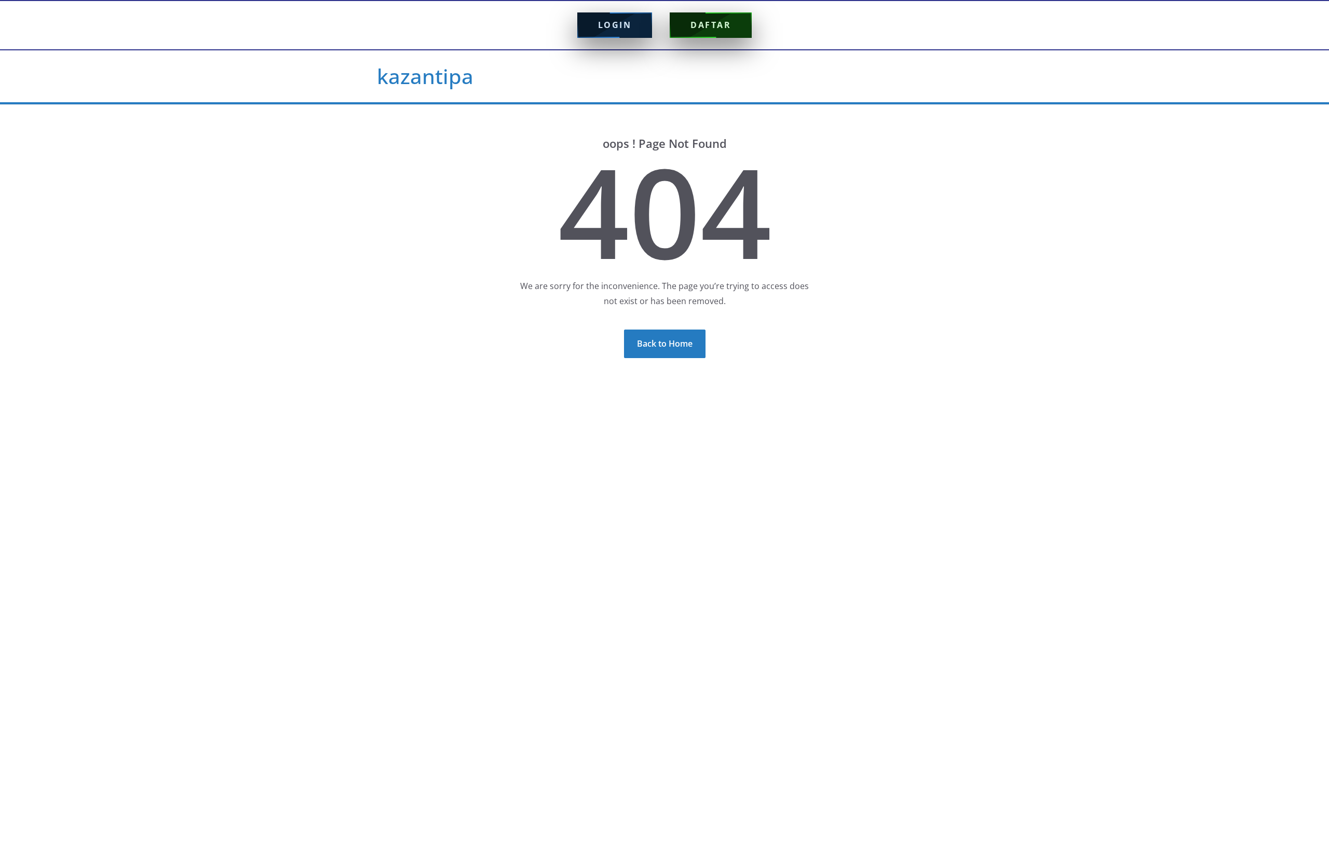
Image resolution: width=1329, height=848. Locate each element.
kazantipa (425, 76)
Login (615, 25)
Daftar (710, 25)
